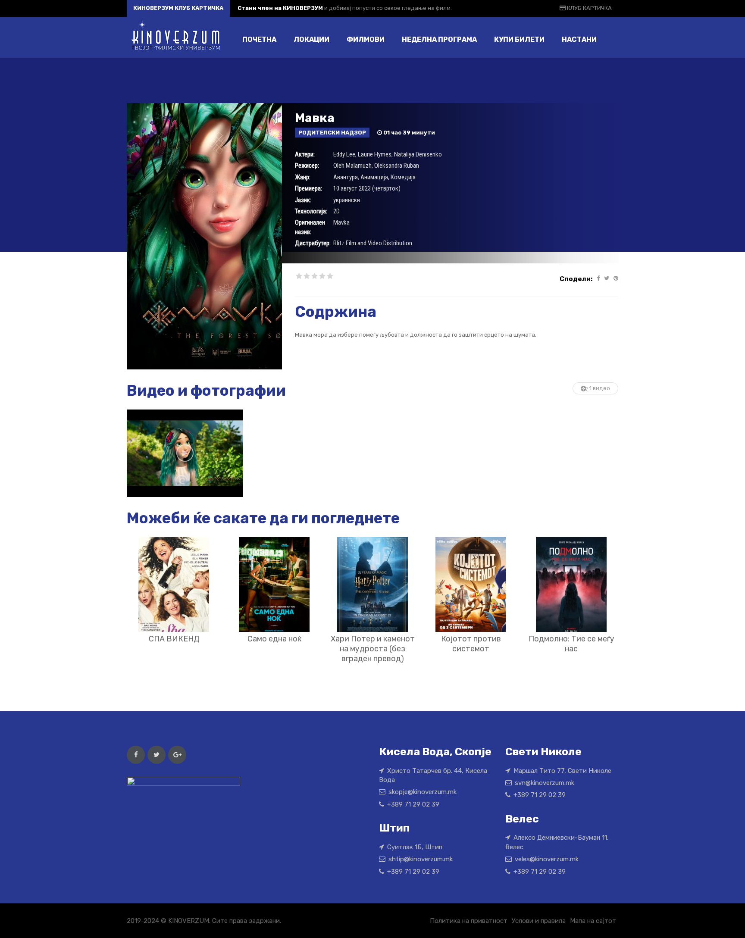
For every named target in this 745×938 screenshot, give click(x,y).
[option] (184, 453)
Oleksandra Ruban (396, 165)
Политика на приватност (468, 921)
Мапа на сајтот (593, 921)
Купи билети (519, 39)
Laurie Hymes (374, 154)
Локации (311, 39)
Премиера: (308, 188)
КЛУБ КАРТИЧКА (589, 8)
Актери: (305, 154)
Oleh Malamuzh (352, 165)
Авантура (345, 177)
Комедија (403, 177)
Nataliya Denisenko (418, 154)
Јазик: (303, 200)
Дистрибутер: (313, 243)
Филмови (366, 39)
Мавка (315, 118)
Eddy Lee (344, 154)
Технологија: (311, 211)
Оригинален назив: (310, 227)
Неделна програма (439, 39)
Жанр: (302, 177)
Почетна (259, 39)
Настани (579, 39)
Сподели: (576, 279)
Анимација (374, 177)
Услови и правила (539, 921)
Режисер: (307, 165)
